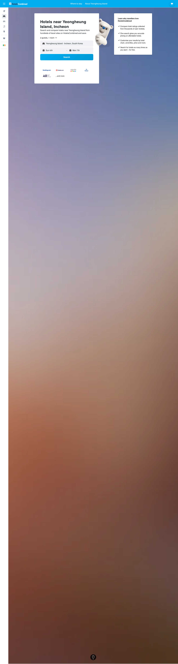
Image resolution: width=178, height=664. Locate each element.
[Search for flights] (4, 11)
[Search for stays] (4, 16)
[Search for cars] (4, 21)
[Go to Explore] (4, 31)
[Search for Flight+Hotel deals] (4, 26)
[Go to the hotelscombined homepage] (18, 4)
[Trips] (4, 38)
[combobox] (48, 38)
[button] (4, 3)
